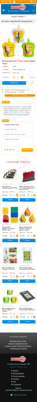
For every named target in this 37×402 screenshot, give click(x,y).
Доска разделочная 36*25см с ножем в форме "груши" (25, 228)
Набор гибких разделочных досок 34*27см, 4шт (8, 228)
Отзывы (5, 120)
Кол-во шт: (6, 77)
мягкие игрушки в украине (18, 348)
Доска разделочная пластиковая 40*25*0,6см (27, 268)
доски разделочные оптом (17, 112)
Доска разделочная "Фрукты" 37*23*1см (8, 268)
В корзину (13, 82)
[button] (13, 55)
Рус (29, 5)
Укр (34, 5)
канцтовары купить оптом (18, 341)
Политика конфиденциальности (19, 367)
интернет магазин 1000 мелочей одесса (18, 346)
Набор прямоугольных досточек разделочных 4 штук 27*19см (27, 188)
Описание (6, 102)
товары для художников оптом (18, 343)
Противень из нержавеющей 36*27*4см (10, 187)
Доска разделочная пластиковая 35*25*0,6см (27, 309)
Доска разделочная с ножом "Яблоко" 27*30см (9, 310)
